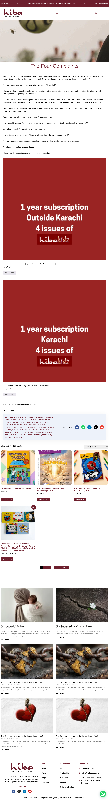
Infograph (36, 422)
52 (56, 567)
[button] (56, 13)
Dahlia (7, 419)
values (8, 437)
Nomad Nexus (81, 798)
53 (60, 567)
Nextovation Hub (66, 798)
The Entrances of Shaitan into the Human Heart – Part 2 (22, 736)
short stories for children (34, 432)
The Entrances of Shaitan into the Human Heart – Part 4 (22, 682)
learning (29, 427)
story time (46, 435)
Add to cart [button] (9, 273)
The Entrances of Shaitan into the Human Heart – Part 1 (77, 736)
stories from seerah (32, 435)
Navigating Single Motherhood (12, 626)
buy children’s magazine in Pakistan (20, 417)
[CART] (103, 13)
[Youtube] (30, 791)
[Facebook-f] (13, 791)
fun (25, 419)
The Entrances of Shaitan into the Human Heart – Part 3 (77, 682)
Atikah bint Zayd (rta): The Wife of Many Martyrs (74, 626)
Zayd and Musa (18, 437)
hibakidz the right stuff (15, 422)
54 (64, 567)
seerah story (15, 432)
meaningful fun (40, 427)
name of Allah (18, 430)
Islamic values (19, 427)
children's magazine (44, 417)
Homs (29, 422)
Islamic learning (30, 425)
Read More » (5, 639)
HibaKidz (48, 419)
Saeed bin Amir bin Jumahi (35, 430)
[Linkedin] (24, 791)
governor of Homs (36, 419)
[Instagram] (19, 791)
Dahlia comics (17, 419)
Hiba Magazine (42, 798)
